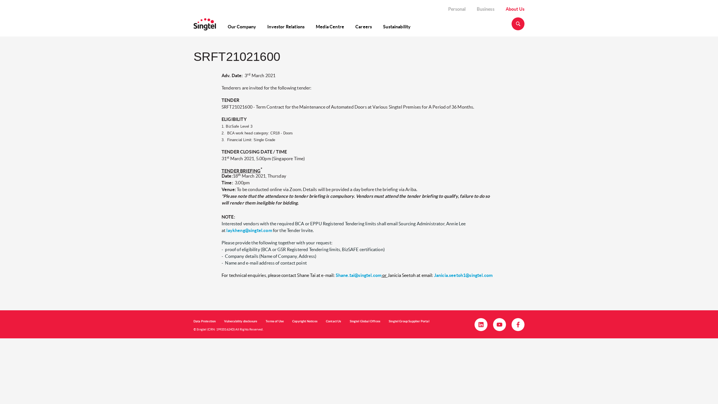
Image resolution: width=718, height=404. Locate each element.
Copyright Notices (304, 321)
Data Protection (205, 321)
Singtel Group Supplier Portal (409, 321)
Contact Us (333, 321)
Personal (457, 9)
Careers (363, 26)
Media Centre (330, 26)
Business (485, 9)
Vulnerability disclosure (240, 321)
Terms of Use (275, 321)
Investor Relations (286, 26)
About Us (515, 9)
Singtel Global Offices (365, 321)
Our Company (242, 26)
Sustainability (397, 26)
